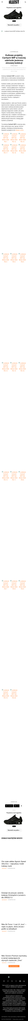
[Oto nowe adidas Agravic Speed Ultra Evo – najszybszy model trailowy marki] (14, 849)
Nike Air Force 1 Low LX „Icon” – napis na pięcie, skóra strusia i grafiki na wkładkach (13, 926)
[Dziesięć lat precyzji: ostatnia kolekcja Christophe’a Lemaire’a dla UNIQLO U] (14, 881)
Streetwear (14, 65)
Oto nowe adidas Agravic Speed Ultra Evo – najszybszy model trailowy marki (13, 863)
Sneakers (4, 868)
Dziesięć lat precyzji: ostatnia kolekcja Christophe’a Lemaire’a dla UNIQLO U (13, 895)
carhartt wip (14, 801)
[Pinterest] (16, 981)
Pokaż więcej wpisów (13, 966)
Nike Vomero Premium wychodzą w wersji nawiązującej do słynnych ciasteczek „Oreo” (14, 957)
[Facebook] (7, 981)
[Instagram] (3, 981)
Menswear (4, 899)
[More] (21, 805)
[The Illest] (14, 2)
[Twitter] (11, 981)
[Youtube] (20, 981)
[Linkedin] (24, 981)
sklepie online (19, 130)
